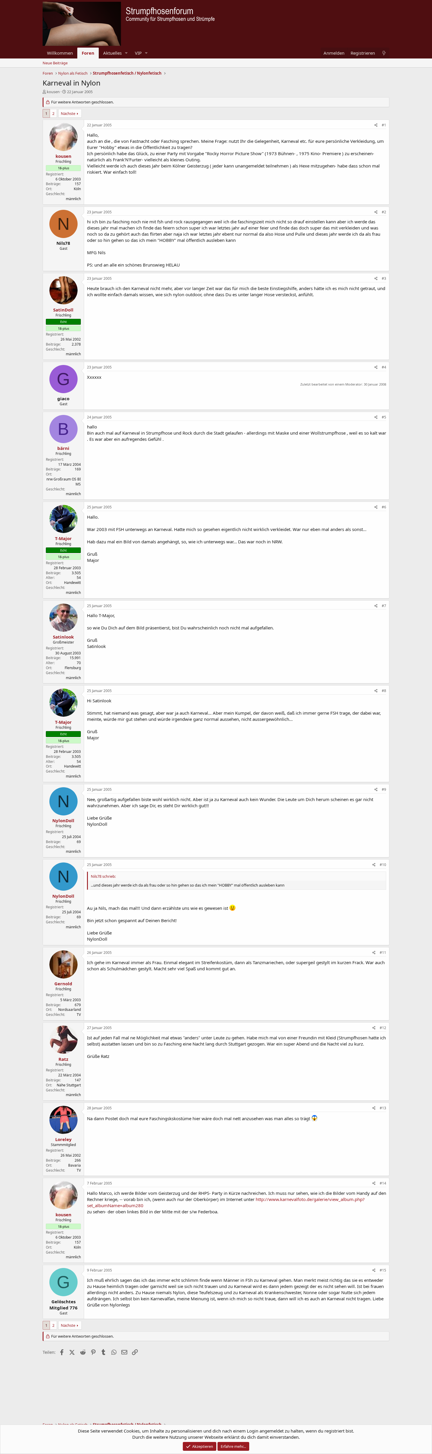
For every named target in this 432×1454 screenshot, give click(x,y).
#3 (384, 278)
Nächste (68, 113)
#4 (384, 367)
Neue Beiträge (55, 63)
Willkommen (60, 53)
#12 (383, 1027)
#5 (384, 417)
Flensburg (73, 667)
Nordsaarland (69, 1009)
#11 (383, 952)
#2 (384, 212)
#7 (384, 605)
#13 (383, 1107)
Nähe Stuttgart (69, 1085)
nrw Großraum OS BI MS (63, 482)
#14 (383, 1183)
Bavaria (74, 1165)
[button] (126, 53)
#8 (384, 690)
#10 (383, 864)
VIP (138, 53)
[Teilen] (376, 125)
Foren (88, 53)
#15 (383, 1270)
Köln (77, 188)
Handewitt (72, 582)
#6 (384, 507)
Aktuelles (112, 53)
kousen (53, 91)
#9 (384, 789)
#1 (384, 125)
